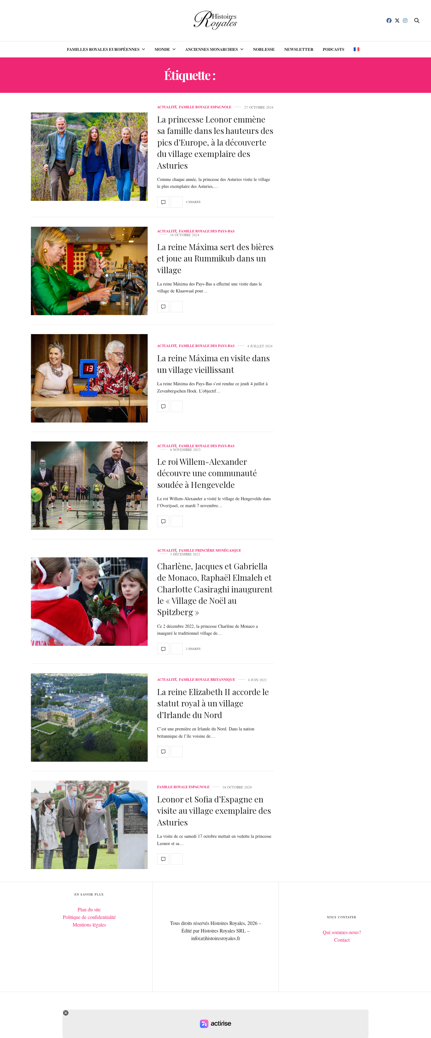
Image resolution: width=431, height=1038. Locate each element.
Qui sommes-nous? (342, 932)
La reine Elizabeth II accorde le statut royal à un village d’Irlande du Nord (213, 703)
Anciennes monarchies (211, 49)
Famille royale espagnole (205, 107)
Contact (342, 939)
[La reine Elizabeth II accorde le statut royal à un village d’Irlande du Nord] (89, 717)
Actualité (167, 107)
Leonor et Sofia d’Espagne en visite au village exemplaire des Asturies (214, 811)
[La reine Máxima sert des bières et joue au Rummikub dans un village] (89, 271)
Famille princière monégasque (210, 550)
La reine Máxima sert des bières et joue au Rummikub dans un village (215, 258)
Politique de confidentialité (89, 917)
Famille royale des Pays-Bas (206, 231)
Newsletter (298, 49)
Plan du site (89, 909)
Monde (162, 49)
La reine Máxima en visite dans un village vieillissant (213, 363)
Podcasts (333, 49)
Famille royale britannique (207, 679)
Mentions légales (89, 924)
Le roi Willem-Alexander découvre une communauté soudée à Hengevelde (207, 473)
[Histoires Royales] (215, 20)
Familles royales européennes (103, 49)
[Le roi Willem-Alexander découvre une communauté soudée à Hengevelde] (89, 485)
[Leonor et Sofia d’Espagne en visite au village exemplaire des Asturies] (89, 825)
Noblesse (264, 49)
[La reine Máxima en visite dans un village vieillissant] (89, 378)
